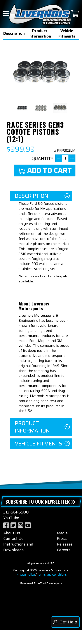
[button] (6, 14)
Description (14, 33)
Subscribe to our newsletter (37, 501)
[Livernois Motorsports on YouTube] (28, 525)
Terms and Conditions (52, 574)
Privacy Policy (25, 574)
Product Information (39, 33)
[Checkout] (75, 14)
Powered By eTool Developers (41, 583)
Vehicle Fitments (66, 33)
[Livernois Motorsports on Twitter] (13, 525)
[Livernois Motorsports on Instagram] (20, 525)
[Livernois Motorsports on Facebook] (6, 525)
